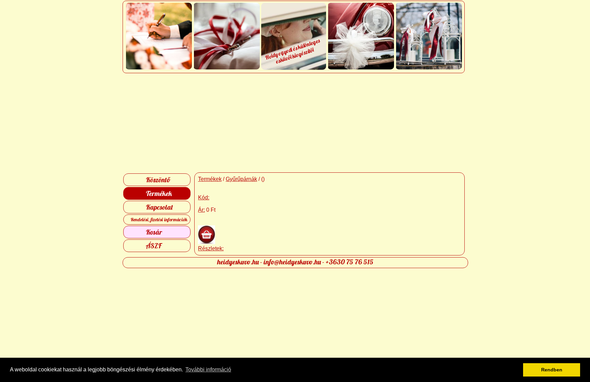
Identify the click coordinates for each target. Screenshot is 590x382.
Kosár (154, 232)
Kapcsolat (159, 207)
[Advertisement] (295, 123)
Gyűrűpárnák (241, 179)
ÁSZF (153, 245)
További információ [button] (208, 369)
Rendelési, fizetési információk (158, 219)
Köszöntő (158, 179)
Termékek (159, 193)
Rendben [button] (551, 369)
